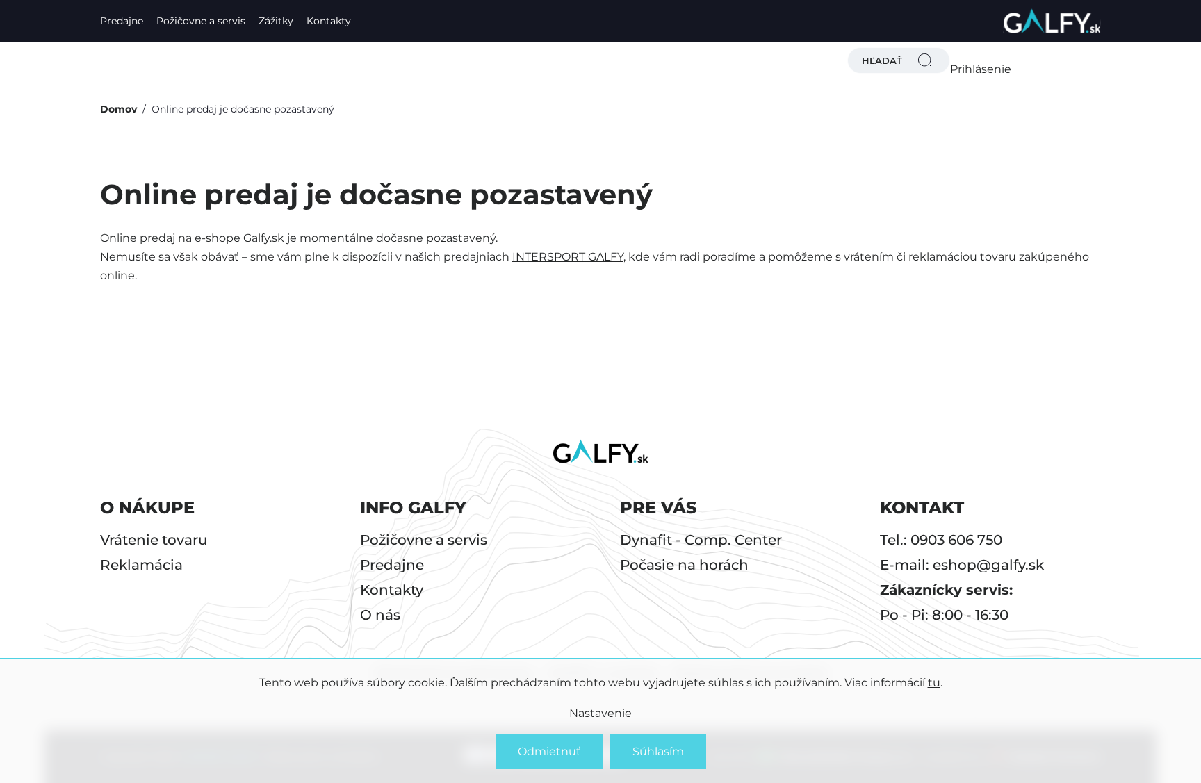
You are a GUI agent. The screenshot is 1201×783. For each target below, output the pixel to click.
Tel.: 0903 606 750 (941, 539)
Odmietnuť (549, 751)
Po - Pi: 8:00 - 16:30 (944, 615)
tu (934, 682)
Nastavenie (600, 713)
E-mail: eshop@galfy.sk (962, 565)
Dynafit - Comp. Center (701, 539)
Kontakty (329, 21)
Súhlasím (658, 751)
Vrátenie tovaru (154, 539)
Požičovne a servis (200, 21)
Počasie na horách (684, 565)
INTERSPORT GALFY (567, 256)
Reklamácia (141, 565)
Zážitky (276, 21)
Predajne (121, 21)
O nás (380, 615)
